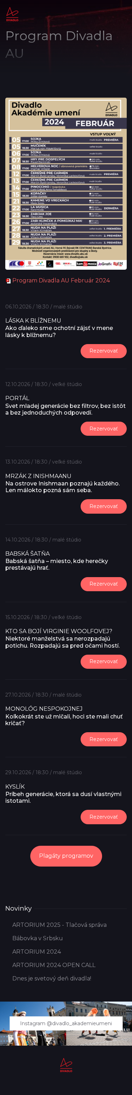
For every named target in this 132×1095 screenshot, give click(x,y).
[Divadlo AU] (12, 13)
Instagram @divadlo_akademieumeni (66, 1023)
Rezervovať (103, 351)
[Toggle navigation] (123, 8)
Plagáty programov (66, 855)
